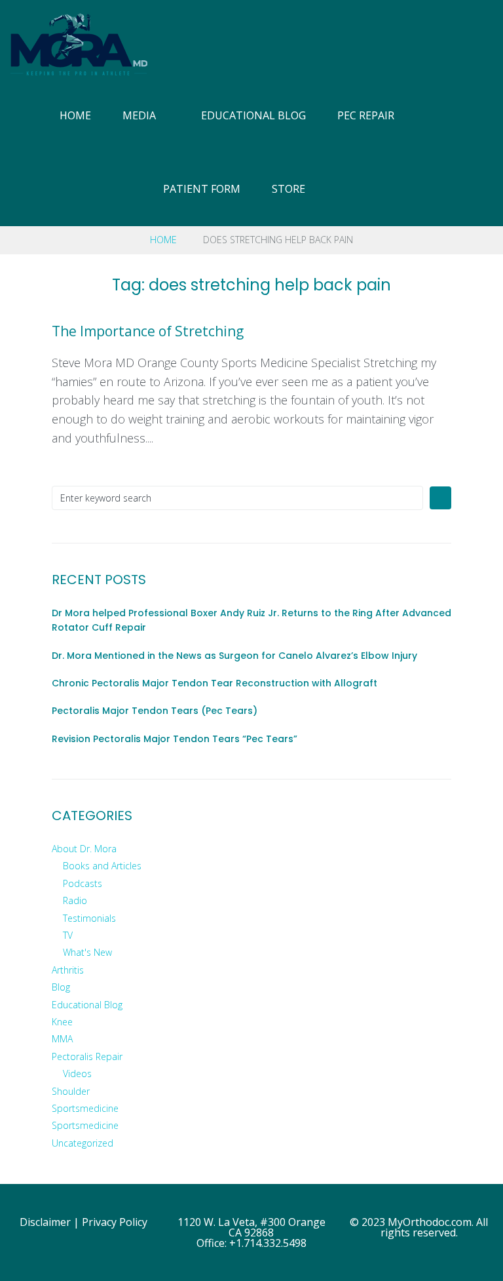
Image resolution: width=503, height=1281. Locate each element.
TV (68, 935)
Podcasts (82, 883)
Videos (77, 1073)
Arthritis (68, 970)
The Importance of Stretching (148, 331)
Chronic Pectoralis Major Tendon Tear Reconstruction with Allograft (214, 683)
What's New (87, 952)
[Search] (487, 152)
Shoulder (71, 1091)
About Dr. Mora (84, 848)
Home (163, 239)
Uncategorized (82, 1143)
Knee (62, 1021)
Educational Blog (87, 1004)
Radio (75, 900)
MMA (62, 1039)
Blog (61, 987)
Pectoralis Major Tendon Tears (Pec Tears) (154, 710)
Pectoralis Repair (87, 1056)
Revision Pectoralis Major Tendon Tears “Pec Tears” (174, 738)
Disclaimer (45, 1222)
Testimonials (89, 918)
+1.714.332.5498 (268, 1243)
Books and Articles (102, 865)
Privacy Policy (114, 1222)
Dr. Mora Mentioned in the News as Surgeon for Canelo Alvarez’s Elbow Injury (234, 655)
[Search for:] (237, 498)
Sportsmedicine (85, 1108)
